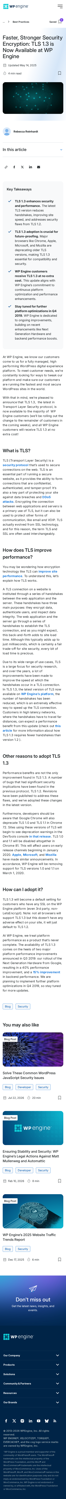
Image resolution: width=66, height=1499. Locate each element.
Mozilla (51, 854)
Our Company (11, 1355)
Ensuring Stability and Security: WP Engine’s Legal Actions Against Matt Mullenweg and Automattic (31, 1156)
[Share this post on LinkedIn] (30, 167)
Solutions (9, 1374)
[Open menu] (60, 6)
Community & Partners (17, 1383)
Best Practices (21, 21)
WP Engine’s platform (37, 694)
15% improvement (46, 972)
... (4, 21)
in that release (40, 836)
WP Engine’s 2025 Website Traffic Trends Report (29, 1237)
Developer (24, 1087)
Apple (16, 854)
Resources (10, 1393)
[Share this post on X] (22, 167)
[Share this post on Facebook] (14, 167)
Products (9, 1364)
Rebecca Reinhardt (26, 131)
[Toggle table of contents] (61, 150)
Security (23, 1006)
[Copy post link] (6, 167)
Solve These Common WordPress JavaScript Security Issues (29, 1075)
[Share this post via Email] (38, 167)
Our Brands (10, 1402)
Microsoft (30, 854)
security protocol (15, 465)
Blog (8, 1006)
